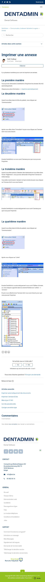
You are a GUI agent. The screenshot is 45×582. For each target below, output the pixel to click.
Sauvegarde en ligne (10, 506)
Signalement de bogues (11, 542)
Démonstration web (10, 499)
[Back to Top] (22, 572)
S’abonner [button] (22, 66)
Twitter (5, 352)
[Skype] (21, 451)
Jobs (5, 520)
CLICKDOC (7, 503)
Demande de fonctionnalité (13, 546)
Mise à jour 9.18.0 (7, 400)
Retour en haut (6, 381)
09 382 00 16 (11, 478)
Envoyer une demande (33, 374)
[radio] (17, 364)
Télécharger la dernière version (14, 549)
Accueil (6, 492)
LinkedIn (8, 352)
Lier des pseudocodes (9, 404)
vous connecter (13, 424)
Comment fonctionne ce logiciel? (14, 532)
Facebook (3, 352)
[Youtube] (16, 451)
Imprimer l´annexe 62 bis (10, 397)
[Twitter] (11, 451)
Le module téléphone (11, 513)
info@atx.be (11, 474)
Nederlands (39, 2)
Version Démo (8, 496)
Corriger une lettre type (9, 407)
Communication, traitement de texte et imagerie (24, 28)
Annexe (4, 30)
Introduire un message (11, 535)
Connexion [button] (5, 7)
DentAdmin (5, 28)
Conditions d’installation (11, 517)
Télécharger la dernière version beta (16, 553)
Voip (5, 510)
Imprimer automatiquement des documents (16, 393)
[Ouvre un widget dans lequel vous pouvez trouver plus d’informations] (37, 578)
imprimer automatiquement (30, 89)
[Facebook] (6, 451)
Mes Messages (9, 539)
